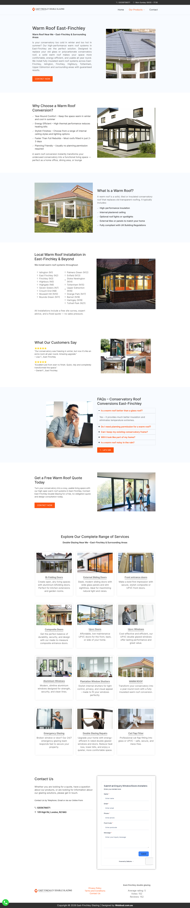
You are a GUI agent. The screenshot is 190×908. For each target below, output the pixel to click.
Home (121, 9)
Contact (153, 9)
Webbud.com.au (124, 905)
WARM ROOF (136, 681)
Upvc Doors (95, 629)
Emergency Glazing (54, 733)
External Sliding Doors (95, 577)
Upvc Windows (136, 629)
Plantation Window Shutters (95, 681)
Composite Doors (54, 629)
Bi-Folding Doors (54, 577)
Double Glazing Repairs (95, 733)
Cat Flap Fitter (135, 733)
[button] (136, 9)
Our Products (135, 9)
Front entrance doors (136, 577)
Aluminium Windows (54, 681)
